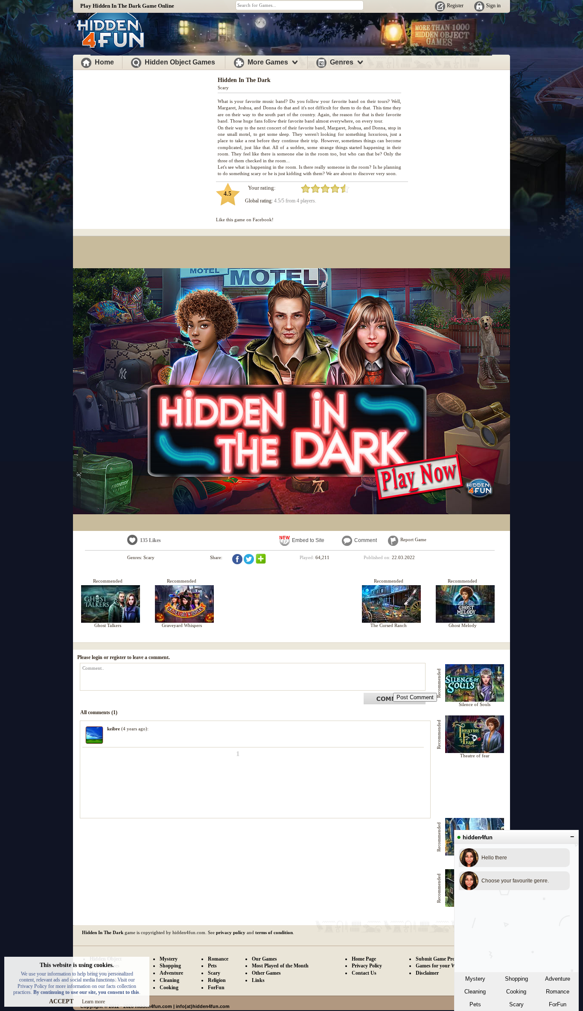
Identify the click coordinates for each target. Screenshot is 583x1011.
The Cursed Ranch (388, 625)
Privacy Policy (367, 966)
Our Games (264, 959)
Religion (217, 980)
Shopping (516, 979)
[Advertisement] (146, 131)
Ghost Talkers (107, 625)
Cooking (516, 991)
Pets (475, 1004)
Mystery (475, 979)
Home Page (364, 959)
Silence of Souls (474, 704)
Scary (516, 1004)
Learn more (93, 1002)
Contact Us (364, 973)
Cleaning (475, 991)
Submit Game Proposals (442, 959)
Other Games (266, 973)
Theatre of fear (475, 755)
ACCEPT (61, 1001)
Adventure (557, 979)
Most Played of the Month (280, 966)
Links (258, 980)
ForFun (557, 1004)
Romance (557, 991)
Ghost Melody (463, 625)
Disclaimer (427, 973)
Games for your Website (442, 966)
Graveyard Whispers (182, 625)
